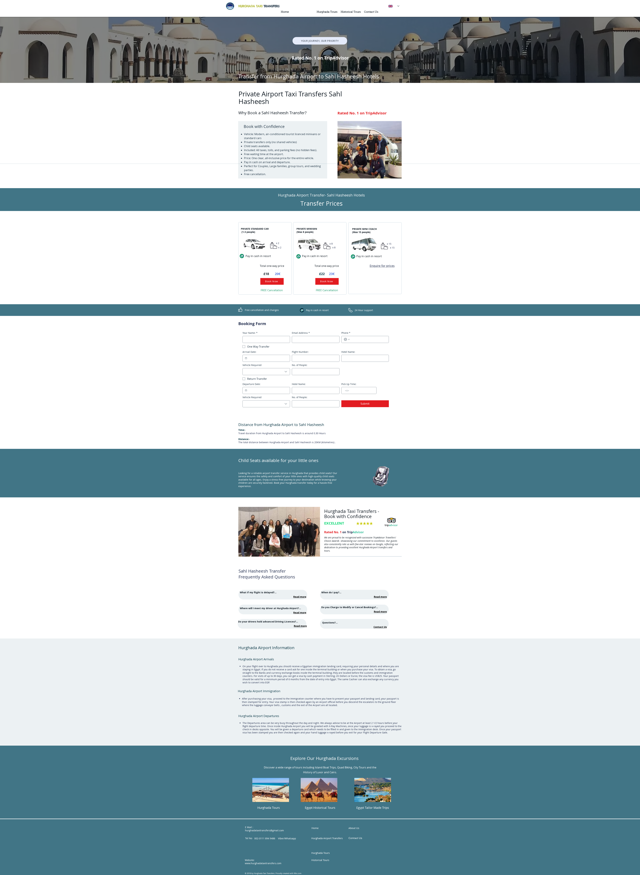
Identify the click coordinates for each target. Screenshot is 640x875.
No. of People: (299, 365)
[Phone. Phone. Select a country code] (347, 339)
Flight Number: (300, 351)
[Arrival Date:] (246, 358)
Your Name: (250, 332)
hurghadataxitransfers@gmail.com (264, 830)
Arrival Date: (249, 351)
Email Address (301, 332)
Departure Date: (251, 384)
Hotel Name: (348, 351)
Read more (299, 596)
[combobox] (266, 371)
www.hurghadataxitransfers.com (263, 863)
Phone (345, 332)
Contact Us (380, 626)
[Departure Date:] (246, 390)
